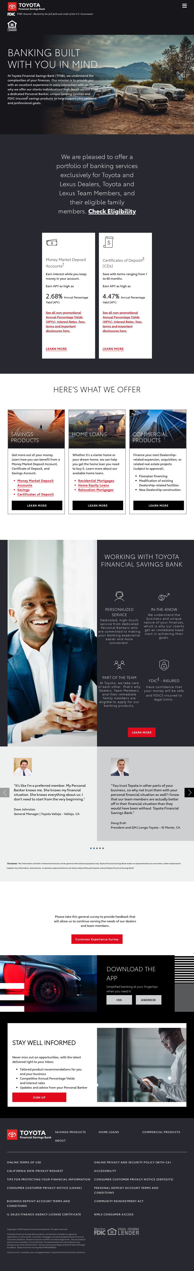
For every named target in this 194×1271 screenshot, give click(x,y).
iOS (119, 1000)
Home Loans (109, 1132)
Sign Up (39, 1097)
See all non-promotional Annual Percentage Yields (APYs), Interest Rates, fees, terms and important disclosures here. (66, 321)
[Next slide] (189, 792)
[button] (27, 97)
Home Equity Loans (93, 485)
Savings (23, 489)
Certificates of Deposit (35, 494)
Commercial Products (161, 1132)
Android (148, 1000)
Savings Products (70, 1132)
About (60, 1140)
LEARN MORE (56, 348)
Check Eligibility (112, 210)
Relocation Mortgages (96, 489)
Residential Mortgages (96, 480)
